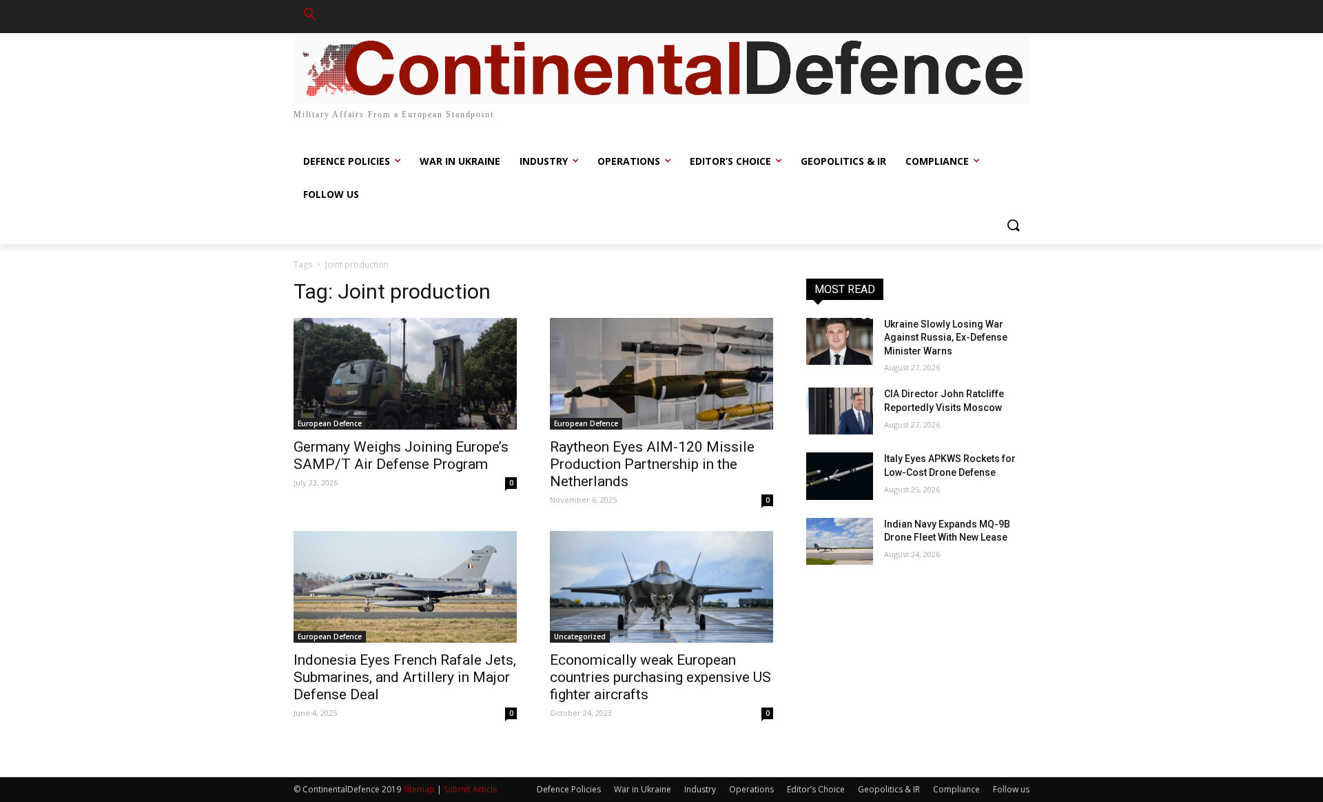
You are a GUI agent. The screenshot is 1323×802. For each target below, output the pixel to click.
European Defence (330, 423)
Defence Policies (569, 789)
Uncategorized (580, 636)
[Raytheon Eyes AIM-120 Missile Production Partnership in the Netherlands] (661, 374)
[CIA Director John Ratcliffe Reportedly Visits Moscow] (839, 411)
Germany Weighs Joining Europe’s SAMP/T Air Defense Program (401, 455)
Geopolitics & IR (889, 789)
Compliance (956, 789)
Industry (700, 789)
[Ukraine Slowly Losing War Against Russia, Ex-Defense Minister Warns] (839, 341)
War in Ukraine (642, 789)
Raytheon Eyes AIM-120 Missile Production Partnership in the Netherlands (652, 464)
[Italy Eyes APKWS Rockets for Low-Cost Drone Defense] (839, 475)
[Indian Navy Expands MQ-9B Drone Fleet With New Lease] (839, 541)
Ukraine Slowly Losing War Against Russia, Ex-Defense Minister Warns (945, 338)
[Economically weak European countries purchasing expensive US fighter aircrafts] (661, 587)
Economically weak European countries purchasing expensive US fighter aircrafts (660, 677)
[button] (310, 16)
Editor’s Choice (816, 789)
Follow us (1011, 789)
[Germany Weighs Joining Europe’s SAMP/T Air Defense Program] (405, 374)
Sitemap (419, 789)
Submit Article (471, 789)
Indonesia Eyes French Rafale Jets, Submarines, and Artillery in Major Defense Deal (405, 677)
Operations (751, 789)
